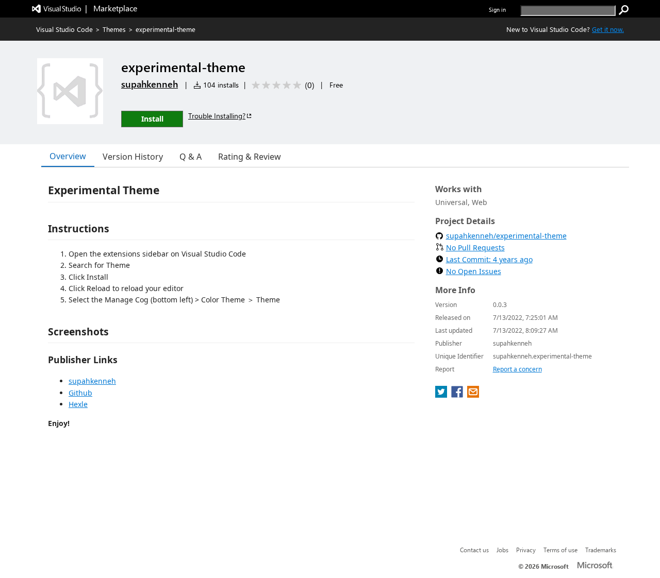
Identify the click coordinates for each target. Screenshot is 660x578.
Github (80, 393)
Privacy (526, 550)
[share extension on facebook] (458, 394)
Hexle (78, 404)
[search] (624, 10)
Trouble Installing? (216, 116)
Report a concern (517, 369)
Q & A (190, 156)
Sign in (497, 9)
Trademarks (600, 550)
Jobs (502, 550)
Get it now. (608, 29)
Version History (133, 156)
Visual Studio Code (64, 29)
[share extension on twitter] (442, 394)
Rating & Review (249, 156)
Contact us (474, 550)
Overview (68, 156)
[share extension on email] (473, 394)
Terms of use (560, 550)
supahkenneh (149, 84)
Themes (114, 29)
